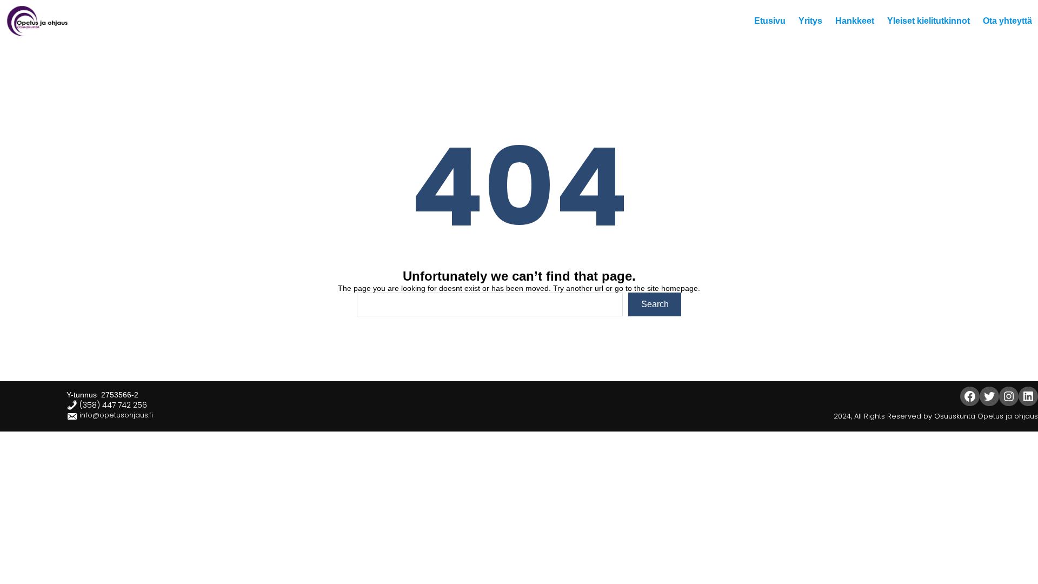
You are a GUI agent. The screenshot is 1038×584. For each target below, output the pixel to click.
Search (655, 304)
